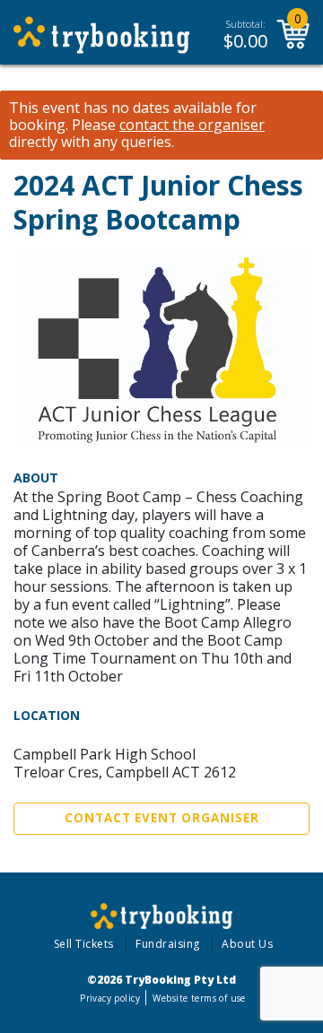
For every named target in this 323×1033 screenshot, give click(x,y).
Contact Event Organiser (162, 818)
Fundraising (167, 943)
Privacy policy (110, 998)
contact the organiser (192, 125)
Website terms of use (199, 998)
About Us (247, 943)
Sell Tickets (84, 943)
